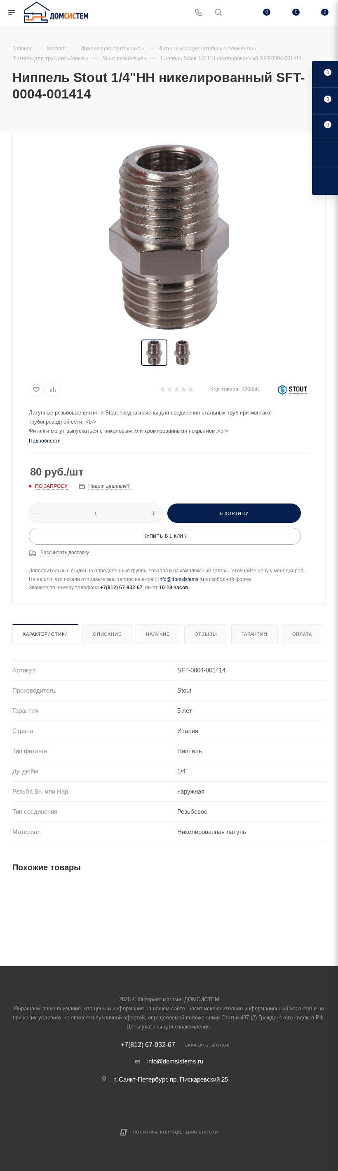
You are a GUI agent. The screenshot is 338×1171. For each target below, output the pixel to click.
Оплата (302, 634)
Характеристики (45, 634)
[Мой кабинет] (238, 12)
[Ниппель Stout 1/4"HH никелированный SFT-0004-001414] (169, 237)
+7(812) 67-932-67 (148, 1045)
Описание (107, 634)
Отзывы (206, 634)
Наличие (158, 634)
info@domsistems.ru (181, 579)
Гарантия (254, 634)
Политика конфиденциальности (175, 1132)
